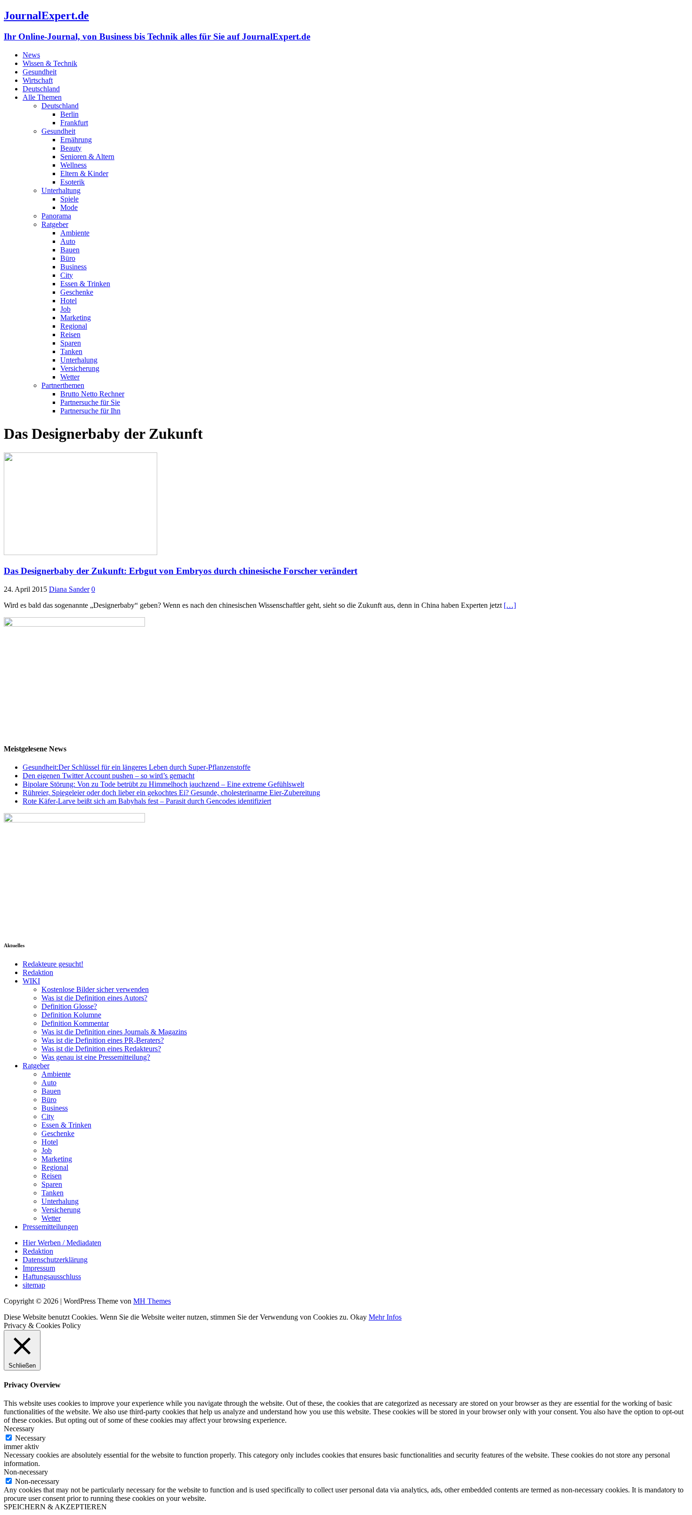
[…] (510, 605)
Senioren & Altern (87, 157)
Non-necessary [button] (26, 1472)
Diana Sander (69, 589)
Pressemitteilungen (50, 1227)
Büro (67, 258)
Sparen (70, 343)
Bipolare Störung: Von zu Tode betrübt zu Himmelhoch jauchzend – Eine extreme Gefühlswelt (163, 784)
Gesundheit (39, 72)
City (66, 275)
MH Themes (152, 1301)
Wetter (70, 377)
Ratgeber (54, 224)
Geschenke (76, 292)
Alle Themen (42, 97)
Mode (69, 207)
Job (65, 309)
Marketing (75, 318)
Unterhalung (78, 360)
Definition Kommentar (75, 1023)
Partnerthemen (62, 385)
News (31, 55)
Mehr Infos (385, 1317)
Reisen (70, 334)
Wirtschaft (38, 80)
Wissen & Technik (50, 63)
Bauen (70, 250)
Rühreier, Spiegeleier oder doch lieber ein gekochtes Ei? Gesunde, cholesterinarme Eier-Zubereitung (171, 793)
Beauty (70, 148)
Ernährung (76, 140)
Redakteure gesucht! (53, 964)
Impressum (39, 1268)
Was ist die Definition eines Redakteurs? (101, 1049)
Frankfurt (74, 123)
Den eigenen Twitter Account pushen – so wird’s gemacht (108, 776)
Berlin (69, 114)
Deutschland (41, 89)
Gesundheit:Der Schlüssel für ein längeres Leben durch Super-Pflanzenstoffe (136, 767)
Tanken (71, 351)
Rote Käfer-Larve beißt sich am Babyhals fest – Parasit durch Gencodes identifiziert (147, 801)
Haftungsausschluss (52, 1277)
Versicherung (79, 368)
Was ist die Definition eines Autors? (94, 998)
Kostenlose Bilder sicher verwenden (95, 989)
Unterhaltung (60, 190)
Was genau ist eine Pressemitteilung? (95, 1057)
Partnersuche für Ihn (90, 411)
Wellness (73, 165)
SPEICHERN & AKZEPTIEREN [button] (55, 1507)
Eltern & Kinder (84, 173)
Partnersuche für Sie (90, 402)
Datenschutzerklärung (55, 1260)
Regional (73, 326)
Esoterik (72, 182)
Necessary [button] (19, 1429)
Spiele (69, 199)
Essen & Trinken (85, 284)
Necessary (30, 1438)
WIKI (31, 981)
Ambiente (74, 233)
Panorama (56, 216)
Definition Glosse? (69, 1006)
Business (73, 267)
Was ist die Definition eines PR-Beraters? (102, 1040)
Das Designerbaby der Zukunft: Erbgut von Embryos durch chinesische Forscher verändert (180, 571)
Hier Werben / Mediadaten (62, 1243)
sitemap (34, 1285)
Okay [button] (358, 1317)
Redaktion (38, 972)
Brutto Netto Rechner (92, 394)
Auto (67, 241)
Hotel (68, 301)
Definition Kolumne (71, 1015)
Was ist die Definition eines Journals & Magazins (114, 1032)
